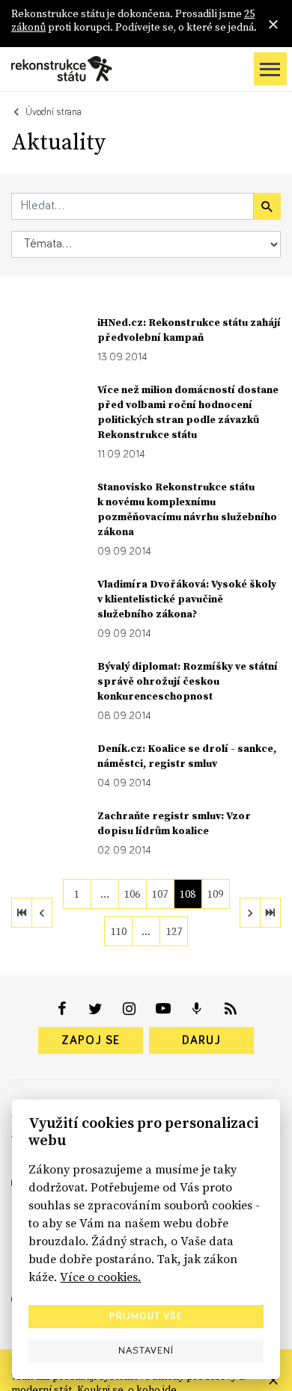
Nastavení (146, 1350)
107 (160, 893)
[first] (21, 912)
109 (215, 893)
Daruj (201, 1040)
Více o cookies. (100, 1276)
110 (119, 931)
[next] (250, 912)
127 (174, 931)
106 (132, 893)
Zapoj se (90, 1040)
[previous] (42, 912)
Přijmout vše (146, 1316)
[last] (270, 912)
